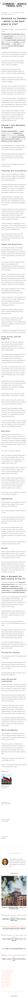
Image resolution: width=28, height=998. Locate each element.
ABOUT (16, 1)
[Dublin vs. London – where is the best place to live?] (14, 957)
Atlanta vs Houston (5, 986)
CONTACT (7, 1)
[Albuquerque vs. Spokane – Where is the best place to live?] (14, 917)
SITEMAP (24, 991)
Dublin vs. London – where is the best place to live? (14, 959)
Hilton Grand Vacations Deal (7, 972)
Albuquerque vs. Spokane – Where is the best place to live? (14, 919)
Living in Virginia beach (6, 973)
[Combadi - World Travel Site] (14, 5)
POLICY (11, 1)
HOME (2, 1)
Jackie (11, 26)
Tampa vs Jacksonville (5, 982)
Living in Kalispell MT (5, 981)
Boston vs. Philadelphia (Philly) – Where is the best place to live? (14, 908)
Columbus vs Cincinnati (6, 975)
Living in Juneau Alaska (6, 978)
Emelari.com (17, 992)
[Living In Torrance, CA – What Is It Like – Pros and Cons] (14, 937)
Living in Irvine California (6, 979)
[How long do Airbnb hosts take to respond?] (14, 927)
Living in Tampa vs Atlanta (6, 984)
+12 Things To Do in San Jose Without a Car (14, 948)
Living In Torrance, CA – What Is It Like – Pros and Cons (14, 939)
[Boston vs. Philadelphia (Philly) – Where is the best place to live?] (14, 905)
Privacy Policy (14, 996)
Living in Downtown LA (6, 985)
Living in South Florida (5, 976)
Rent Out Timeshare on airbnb (7, 970)
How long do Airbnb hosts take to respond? (14, 928)
